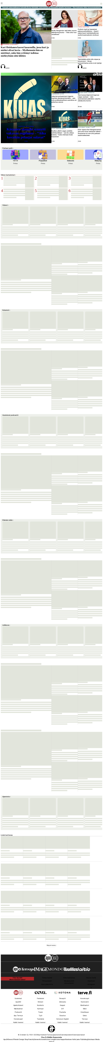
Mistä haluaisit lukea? (17, 979)
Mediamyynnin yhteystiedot (69, 982)
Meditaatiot (84, 1005)
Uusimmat (18, 998)
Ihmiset (40, 1002)
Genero (36, 1039)
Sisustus (62, 1016)
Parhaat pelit (7, 148)
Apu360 (18, 1002)
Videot (5, 205)
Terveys (85, 1019)
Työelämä (40, 1019)
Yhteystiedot (47, 981)
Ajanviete (6, 797)
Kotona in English (62, 1019)
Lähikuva (5, 625)
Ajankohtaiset (18, 1005)
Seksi (85, 1016)
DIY (62, 1009)
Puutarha (62, 1012)
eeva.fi (11, 1039)
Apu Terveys (18, 1016)
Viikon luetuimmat (8, 175)
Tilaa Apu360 (17, 978)
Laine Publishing (82, 1039)
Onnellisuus (85, 1012)
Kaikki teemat (18, 1022)
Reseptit (62, 998)
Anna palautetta (47, 984)
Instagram (91, 984)
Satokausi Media (94, 1039)
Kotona (42, 1039)
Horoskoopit (18, 1019)
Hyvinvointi (85, 1002)
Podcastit (18, 1012)
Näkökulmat (18, 1009)
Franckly (31, 1039)
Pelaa (15, 163)
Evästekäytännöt (66, 1035)
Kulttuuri (40, 1009)
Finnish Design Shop (21, 1039)
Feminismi (40, 998)
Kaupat (62, 1005)
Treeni (40, 1012)
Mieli (84, 1009)
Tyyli (40, 1016)
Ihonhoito (40, 1005)
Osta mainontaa (69, 978)
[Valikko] (2, 3)
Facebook (91, 981)
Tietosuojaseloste (53, 1035)
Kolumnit (5, 310)
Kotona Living (50, 1039)
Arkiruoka (62, 1002)
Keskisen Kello (70, 1039)
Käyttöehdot (42, 1035)
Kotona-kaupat (60, 1039)
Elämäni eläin (7, 520)
